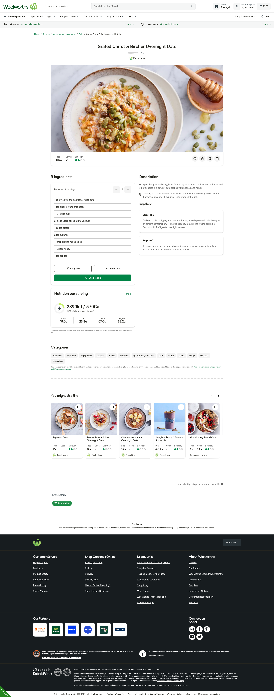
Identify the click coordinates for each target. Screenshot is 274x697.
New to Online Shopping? (97, 585)
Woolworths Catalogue (148, 579)
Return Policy (39, 585)
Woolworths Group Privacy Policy (119, 694)
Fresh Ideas (139, 58)
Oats (81, 34)
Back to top (231, 542)
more (128, 294)
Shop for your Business (96, 591)
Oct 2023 (204, 355)
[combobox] (143, 6)
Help (131, 16)
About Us (193, 602)
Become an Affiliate (198, 591)
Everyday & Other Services (56, 6)
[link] (137, 53)
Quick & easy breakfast (143, 355)
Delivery (89, 574)
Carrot (171, 355)
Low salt (100, 355)
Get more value (91, 16)
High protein (86, 355)
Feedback (38, 568)
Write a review (63, 504)
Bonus (112, 355)
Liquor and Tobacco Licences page (170, 681)
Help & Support (40, 562)
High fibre (71, 355)
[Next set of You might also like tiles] (218, 396)
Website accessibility (156, 655)
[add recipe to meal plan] (217, 158)
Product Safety (40, 574)
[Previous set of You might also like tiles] (211, 396)
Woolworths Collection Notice (178, 694)
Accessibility (215, 694)
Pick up (88, 568)
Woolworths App (145, 602)
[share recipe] (202, 158)
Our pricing (142, 585)
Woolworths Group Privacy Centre (206, 574)
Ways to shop (114, 16)
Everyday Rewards (146, 568)
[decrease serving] (116, 189)
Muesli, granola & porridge (64, 34)
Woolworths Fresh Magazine (151, 596)
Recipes (46, 34)
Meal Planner (143, 591)
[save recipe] (210, 158)
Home (37, 34)
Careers (193, 562)
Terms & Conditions (200, 694)
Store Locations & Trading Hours (153, 562)
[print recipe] (195, 158)
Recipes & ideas (68, 16)
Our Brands (194, 568)
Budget (192, 355)
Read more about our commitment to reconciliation (61, 658)
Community (195, 579)
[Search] (192, 6)
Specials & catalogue (41, 16)
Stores (267, 16)
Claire (181, 355)
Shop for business (244, 16)
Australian (57, 355)
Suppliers (193, 585)
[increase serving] (127, 189)
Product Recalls (41, 579)
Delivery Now (91, 579)
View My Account (93, 562)
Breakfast (124, 355)
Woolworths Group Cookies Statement (149, 694)
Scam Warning (40, 591)
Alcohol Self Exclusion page (178, 685)
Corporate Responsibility (201, 596)
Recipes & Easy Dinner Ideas (151, 574)
